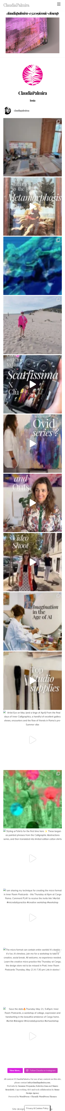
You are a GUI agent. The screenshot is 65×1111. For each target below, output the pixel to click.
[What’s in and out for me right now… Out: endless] (32, 503)
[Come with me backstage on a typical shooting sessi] (32, 562)
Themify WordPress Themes (44, 1096)
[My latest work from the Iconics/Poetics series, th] (32, 799)
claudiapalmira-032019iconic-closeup (32, 13)
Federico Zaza (42, 1086)
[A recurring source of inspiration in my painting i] (32, 206)
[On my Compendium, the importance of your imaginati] (32, 621)
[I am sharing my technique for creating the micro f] (32, 918)
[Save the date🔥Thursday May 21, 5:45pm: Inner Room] (32, 1036)
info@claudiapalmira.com (39, 1082)
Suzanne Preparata (26, 1086)
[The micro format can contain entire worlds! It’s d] (32, 977)
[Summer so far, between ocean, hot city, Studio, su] (32, 325)
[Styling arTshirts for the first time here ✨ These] (32, 858)
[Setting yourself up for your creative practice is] (32, 680)
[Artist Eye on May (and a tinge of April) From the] (32, 740)
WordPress (24, 1096)
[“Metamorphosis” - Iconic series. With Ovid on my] (32, 266)
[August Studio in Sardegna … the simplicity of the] (32, 147)
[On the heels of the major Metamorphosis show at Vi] (32, 443)
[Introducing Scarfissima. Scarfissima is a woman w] (32, 384)
